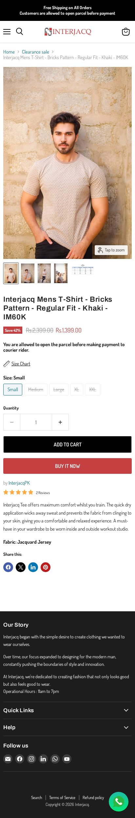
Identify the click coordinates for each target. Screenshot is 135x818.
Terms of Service (62, 797)
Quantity (11, 408)
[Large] (59, 397)
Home (9, 52)
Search (36, 797)
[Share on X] (21, 567)
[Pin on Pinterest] (45, 567)
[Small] (13, 397)
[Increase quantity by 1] (60, 422)
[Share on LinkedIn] (33, 567)
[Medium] (36, 397)
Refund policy (93, 797)
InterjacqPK (19, 483)
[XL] (77, 397)
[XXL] (93, 397)
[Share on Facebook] (8, 567)
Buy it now (67, 466)
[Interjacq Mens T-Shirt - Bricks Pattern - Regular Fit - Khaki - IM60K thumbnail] (11, 273)
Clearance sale (35, 52)
